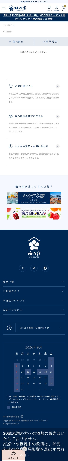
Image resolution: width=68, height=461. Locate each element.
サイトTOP (7, 25)
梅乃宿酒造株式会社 (11, 416)
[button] (13, 455)
